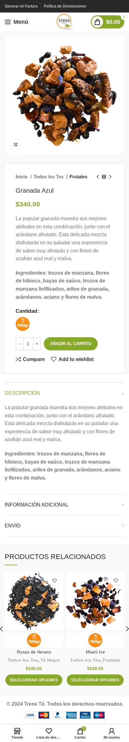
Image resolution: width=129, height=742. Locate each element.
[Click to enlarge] (15, 144)
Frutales (78, 176)
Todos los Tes (49, 176)
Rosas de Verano (34, 651)
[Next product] (110, 177)
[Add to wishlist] (54, 580)
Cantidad (26, 311)
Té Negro (50, 660)
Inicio (22, 176)
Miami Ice (95, 651)
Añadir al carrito (70, 343)
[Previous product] (98, 177)
